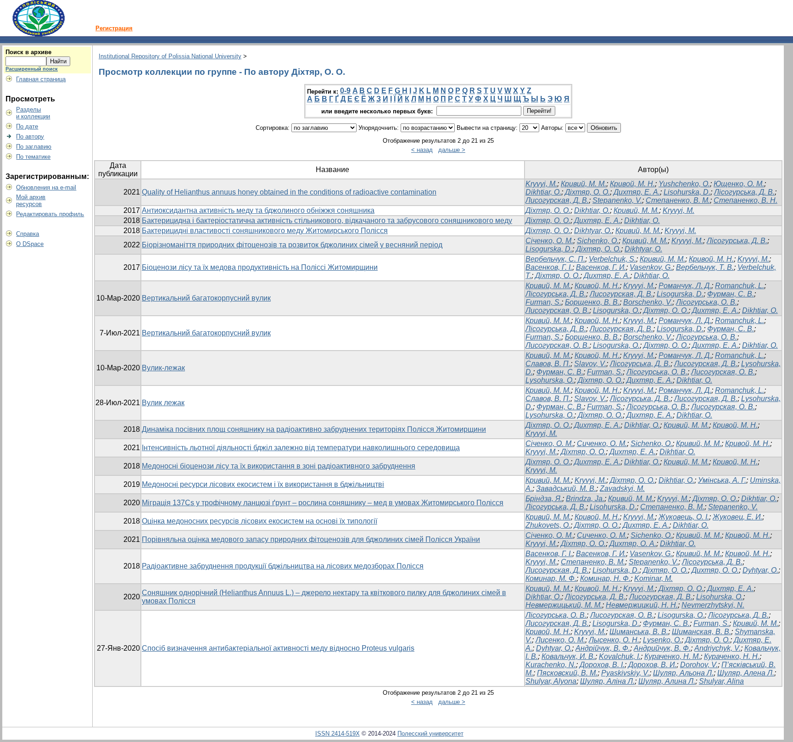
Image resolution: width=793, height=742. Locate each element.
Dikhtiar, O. (592, 210)
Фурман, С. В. (730, 294)
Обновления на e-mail (46, 187)
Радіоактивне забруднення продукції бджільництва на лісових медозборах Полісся (283, 566)
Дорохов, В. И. (652, 665)
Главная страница (41, 79)
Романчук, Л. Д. (685, 286)
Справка (27, 233)
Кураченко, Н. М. (672, 656)
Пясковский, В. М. (567, 673)
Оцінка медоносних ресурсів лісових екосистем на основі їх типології (259, 521)
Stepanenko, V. (617, 200)
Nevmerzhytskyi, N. (712, 605)
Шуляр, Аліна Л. (607, 681)
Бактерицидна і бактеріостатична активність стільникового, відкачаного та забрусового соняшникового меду (327, 220)
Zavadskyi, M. (622, 488)
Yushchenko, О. (684, 184)
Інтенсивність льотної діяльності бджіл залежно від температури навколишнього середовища (301, 448)
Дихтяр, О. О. (715, 570)
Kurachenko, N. (550, 665)
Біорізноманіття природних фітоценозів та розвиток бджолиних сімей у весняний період (292, 245)
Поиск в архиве (28, 52)
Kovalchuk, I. (620, 656)
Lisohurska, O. (719, 597)
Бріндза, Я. (543, 498)
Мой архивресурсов (30, 200)
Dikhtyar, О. (593, 230)
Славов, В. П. (547, 364)
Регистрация (114, 28)
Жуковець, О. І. (684, 517)
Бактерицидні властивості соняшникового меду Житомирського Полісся (265, 230)
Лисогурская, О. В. (557, 310)
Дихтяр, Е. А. (637, 192)
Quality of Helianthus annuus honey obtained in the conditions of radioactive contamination (289, 192)
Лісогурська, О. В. (706, 302)
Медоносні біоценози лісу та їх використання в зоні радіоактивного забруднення (278, 466)
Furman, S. (543, 302)
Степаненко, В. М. (678, 200)
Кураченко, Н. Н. (731, 656)
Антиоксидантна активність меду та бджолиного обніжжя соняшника (258, 210)
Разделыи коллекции (33, 113)
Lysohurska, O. (549, 380)
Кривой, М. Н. (632, 184)
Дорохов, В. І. (602, 665)
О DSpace (30, 243)
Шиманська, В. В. (638, 632)
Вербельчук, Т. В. (705, 267)
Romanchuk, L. (739, 286)
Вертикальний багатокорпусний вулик (206, 298)
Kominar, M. (653, 578)
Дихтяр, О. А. (632, 543)
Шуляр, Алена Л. (745, 673)
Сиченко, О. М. (602, 443)
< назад (422, 149)
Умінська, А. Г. (722, 480)
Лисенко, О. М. (560, 640)
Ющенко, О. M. (739, 184)
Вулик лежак (163, 403)
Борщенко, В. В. (592, 302)
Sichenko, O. (598, 241)
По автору (30, 136)
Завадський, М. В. (566, 488)
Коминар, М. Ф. (550, 578)
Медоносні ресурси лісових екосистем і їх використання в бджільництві (263, 484)
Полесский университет (430, 733)
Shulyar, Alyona (550, 681)
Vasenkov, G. (651, 267)
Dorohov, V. (699, 665)
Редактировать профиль (50, 214)
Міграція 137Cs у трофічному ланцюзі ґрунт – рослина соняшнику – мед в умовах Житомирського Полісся (322, 503)
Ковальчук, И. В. (568, 656)
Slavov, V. (590, 364)
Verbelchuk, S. (612, 259)
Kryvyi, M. (541, 184)
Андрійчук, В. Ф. (602, 648)
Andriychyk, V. (717, 648)
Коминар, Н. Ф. (605, 578)
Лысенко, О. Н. (614, 640)
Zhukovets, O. (547, 525)
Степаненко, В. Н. (745, 200)
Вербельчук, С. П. (555, 259)
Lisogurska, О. (681, 615)
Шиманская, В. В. (701, 632)
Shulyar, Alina (721, 681)
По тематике (33, 156)
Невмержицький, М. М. (563, 605)
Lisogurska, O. (616, 310)
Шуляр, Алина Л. (666, 681)
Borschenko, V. (647, 302)
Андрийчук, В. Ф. (662, 648)
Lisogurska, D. (548, 249)
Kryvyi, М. (680, 230)
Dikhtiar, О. (543, 192)
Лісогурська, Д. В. (744, 192)
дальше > (451, 149)
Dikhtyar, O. (643, 249)
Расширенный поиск (32, 69)
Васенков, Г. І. (548, 267)
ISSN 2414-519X (337, 733)
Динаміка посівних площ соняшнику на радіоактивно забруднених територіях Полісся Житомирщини (314, 429)
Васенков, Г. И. (601, 267)
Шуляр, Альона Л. (683, 673)
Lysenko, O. (662, 640)
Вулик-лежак (163, 368)
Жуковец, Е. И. (737, 517)
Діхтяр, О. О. (587, 192)
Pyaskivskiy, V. (625, 673)
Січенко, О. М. (549, 241)
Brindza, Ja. (585, 498)
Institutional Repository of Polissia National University (170, 56)
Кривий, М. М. (583, 184)
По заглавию (33, 146)
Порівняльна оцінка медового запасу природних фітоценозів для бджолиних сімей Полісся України (311, 539)
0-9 (345, 91)
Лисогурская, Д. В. (557, 200)
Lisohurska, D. (687, 192)
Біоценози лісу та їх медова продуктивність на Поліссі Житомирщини (260, 267)
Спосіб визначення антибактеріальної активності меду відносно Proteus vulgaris (278, 648)
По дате (27, 126)
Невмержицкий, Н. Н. (642, 605)
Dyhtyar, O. (760, 570)
